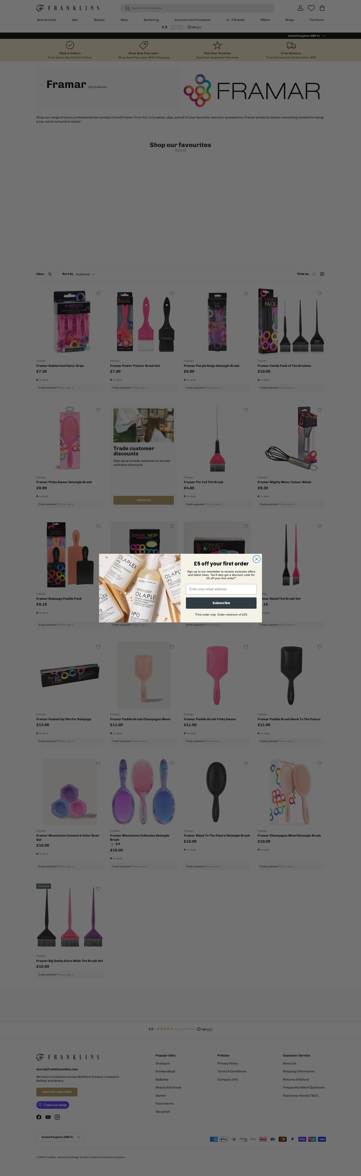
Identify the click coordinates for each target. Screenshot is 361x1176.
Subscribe (221, 603)
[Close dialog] (256, 559)
